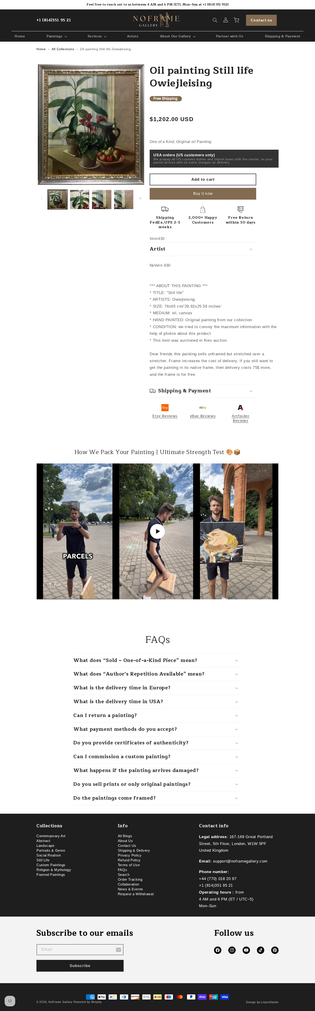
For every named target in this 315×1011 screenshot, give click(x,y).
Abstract (43, 841)
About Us (125, 841)
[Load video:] (157, 531)
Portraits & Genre (50, 850)
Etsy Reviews (165, 416)
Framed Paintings (50, 875)
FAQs (122, 870)
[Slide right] (140, 198)
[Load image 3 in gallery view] (101, 199)
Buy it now (203, 193)
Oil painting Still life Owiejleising (105, 49)
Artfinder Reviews (241, 418)
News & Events (130, 889)
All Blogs (125, 836)
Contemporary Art (50, 836)
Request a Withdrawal (136, 894)
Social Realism (48, 855)
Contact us (261, 20)
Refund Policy (129, 860)
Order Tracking (130, 879)
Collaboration (128, 884)
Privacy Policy (130, 855)
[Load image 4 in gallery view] (124, 199)
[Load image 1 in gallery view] (57, 199)
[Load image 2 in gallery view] (79, 199)
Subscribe (80, 966)
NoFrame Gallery (60, 1002)
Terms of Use (129, 865)
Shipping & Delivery (134, 850)
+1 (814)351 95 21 (53, 20)
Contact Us (127, 846)
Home (41, 49)
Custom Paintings (50, 865)
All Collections (63, 49)
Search (124, 875)
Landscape (45, 846)
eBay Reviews (203, 416)
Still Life (42, 860)
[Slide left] (41, 198)
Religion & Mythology (53, 870)
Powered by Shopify (88, 1002)
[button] (215, 20)
